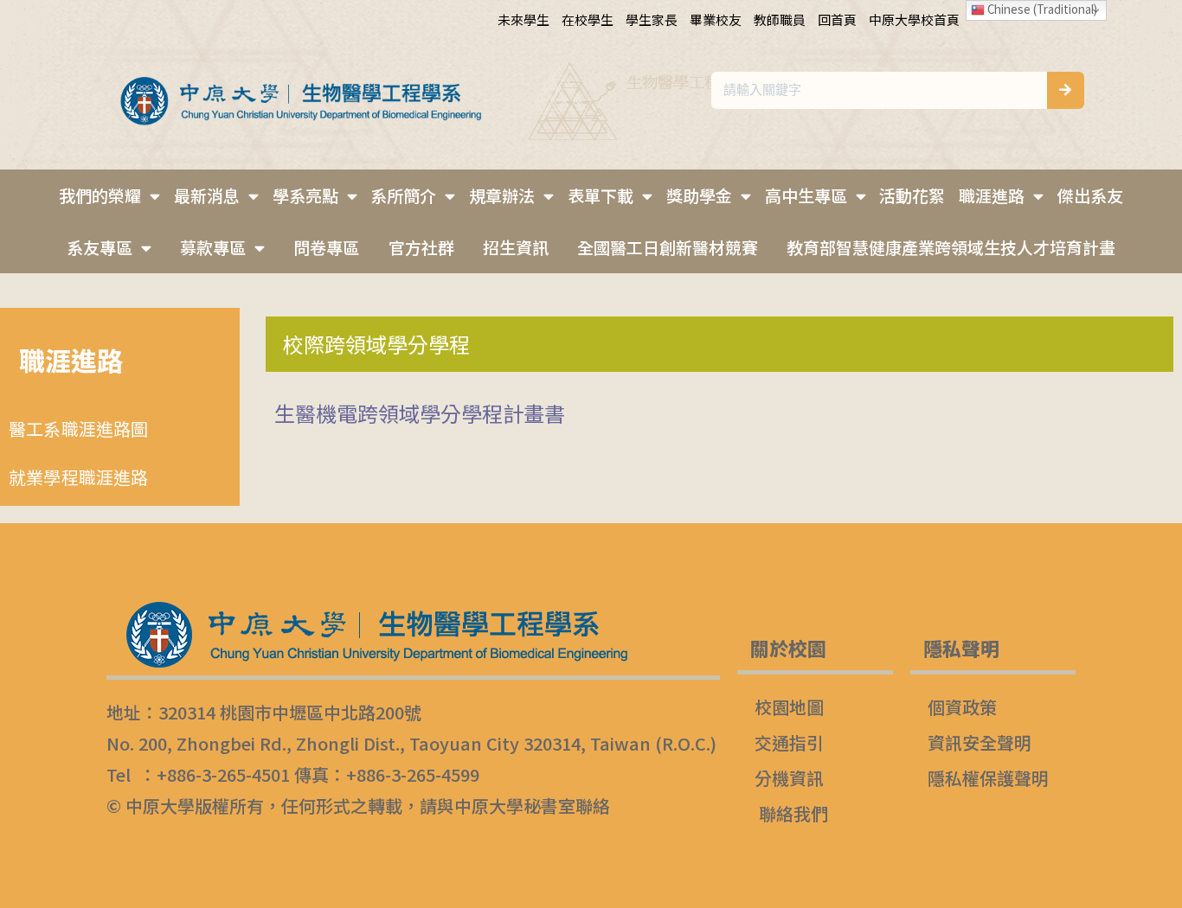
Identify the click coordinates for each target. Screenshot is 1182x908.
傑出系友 (1090, 195)
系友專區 (99, 247)
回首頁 (837, 19)
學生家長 (652, 19)
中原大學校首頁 (914, 19)
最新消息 (207, 195)
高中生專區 (806, 195)
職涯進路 (992, 195)
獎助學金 (699, 195)
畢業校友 (716, 19)
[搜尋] (1065, 90)
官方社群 (421, 247)
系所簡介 (403, 195)
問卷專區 (326, 247)
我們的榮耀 (100, 195)
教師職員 (780, 19)
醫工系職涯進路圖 (79, 428)
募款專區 (213, 247)
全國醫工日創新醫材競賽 (667, 247)
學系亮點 (305, 195)
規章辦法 (502, 195)
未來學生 (523, 19)
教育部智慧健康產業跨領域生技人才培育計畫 (951, 247)
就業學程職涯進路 (79, 476)
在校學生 (587, 19)
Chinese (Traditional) (1041, 9)
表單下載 (600, 195)
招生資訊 (516, 247)
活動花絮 (912, 195)
